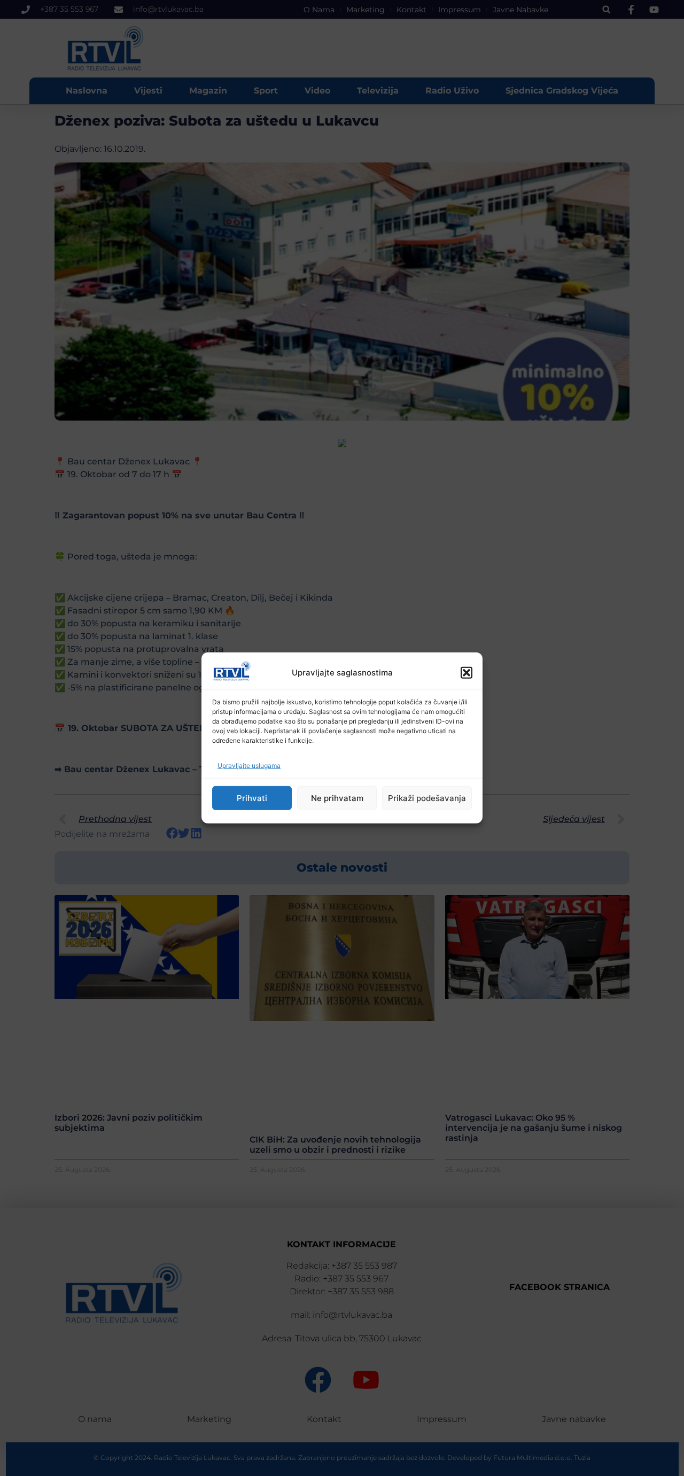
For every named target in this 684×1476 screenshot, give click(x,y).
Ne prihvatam (337, 798)
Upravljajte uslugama (249, 766)
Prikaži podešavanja (427, 798)
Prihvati (252, 798)
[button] (466, 672)
